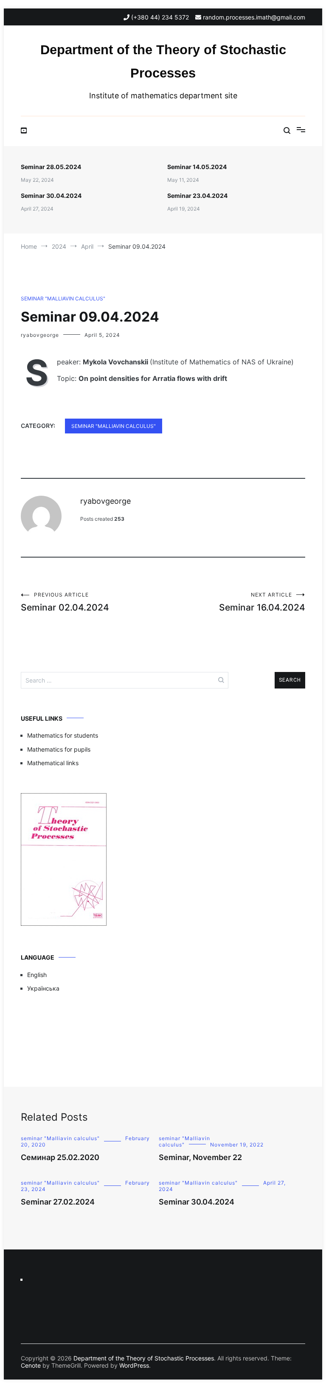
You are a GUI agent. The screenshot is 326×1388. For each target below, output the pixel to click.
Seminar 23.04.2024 (197, 195)
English (37, 974)
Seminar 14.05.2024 (197, 166)
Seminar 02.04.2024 (65, 602)
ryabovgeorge (40, 335)
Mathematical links (53, 762)
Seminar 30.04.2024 (51, 195)
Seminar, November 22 (200, 1157)
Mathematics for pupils (58, 749)
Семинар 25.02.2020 (60, 1157)
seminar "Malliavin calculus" (63, 298)
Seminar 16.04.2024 (262, 602)
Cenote (31, 1365)
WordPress (134, 1365)
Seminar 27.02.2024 (58, 1201)
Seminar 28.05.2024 (51, 166)
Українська (43, 988)
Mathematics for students (62, 735)
